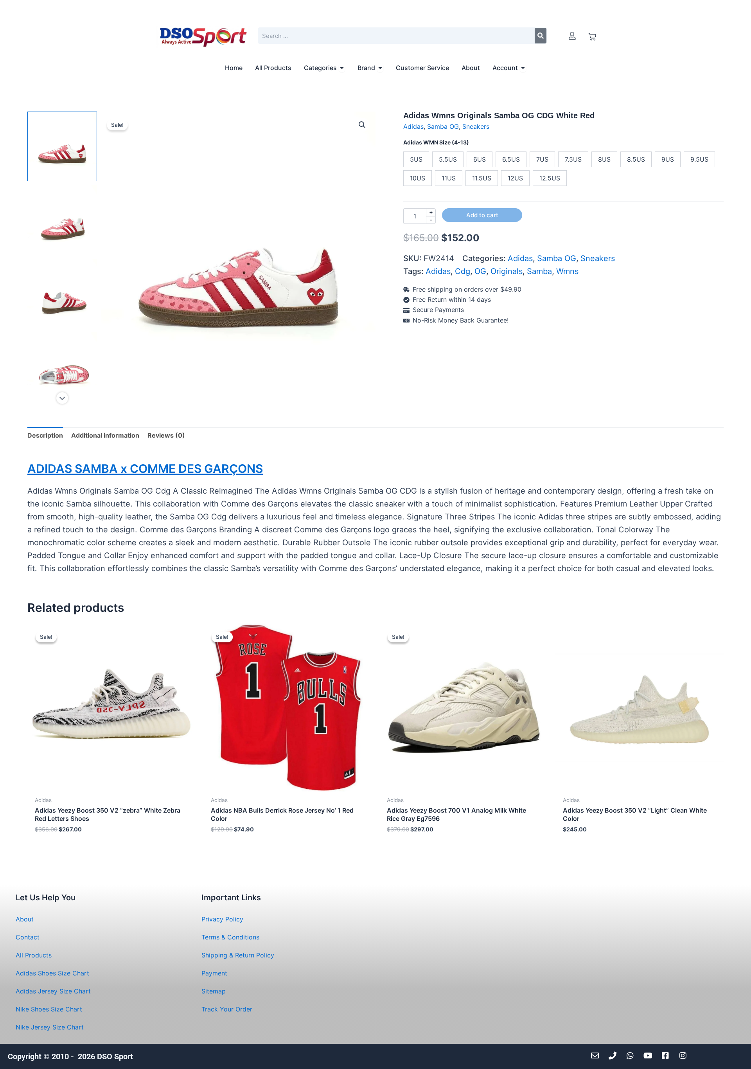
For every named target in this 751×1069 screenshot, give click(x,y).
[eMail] (597, 1056)
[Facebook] (667, 1056)
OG (480, 271)
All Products (34, 955)
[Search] (540, 35)
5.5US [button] (448, 159)
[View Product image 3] (62, 293)
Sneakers (475, 126)
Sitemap (213, 991)
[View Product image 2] (62, 220)
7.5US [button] (573, 159)
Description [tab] (45, 435)
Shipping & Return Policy (237, 955)
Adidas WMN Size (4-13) (436, 142)
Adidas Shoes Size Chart (52, 973)
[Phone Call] (615, 1056)
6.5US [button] (511, 159)
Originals (506, 271)
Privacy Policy (222, 919)
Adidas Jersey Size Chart (53, 991)
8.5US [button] (636, 159)
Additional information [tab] (105, 435)
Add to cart (482, 215)
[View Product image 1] (62, 146)
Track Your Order (226, 1009)
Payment (214, 973)
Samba (539, 271)
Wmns (567, 271)
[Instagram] (685, 1056)
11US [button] (449, 178)
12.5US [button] (549, 178)
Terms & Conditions (230, 937)
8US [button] (604, 159)
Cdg (462, 271)
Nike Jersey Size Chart (50, 1027)
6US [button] (479, 159)
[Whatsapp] (632, 1056)
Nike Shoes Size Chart (49, 1009)
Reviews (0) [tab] (166, 435)
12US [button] (515, 178)
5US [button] (416, 159)
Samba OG (443, 126)
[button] (362, 125)
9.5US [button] (699, 159)
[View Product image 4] (62, 367)
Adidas (413, 126)
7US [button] (542, 159)
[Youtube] (650, 1056)
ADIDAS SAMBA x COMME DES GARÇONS (145, 468)
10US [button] (417, 178)
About (25, 919)
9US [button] (667, 159)
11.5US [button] (481, 178)
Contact (28, 937)
